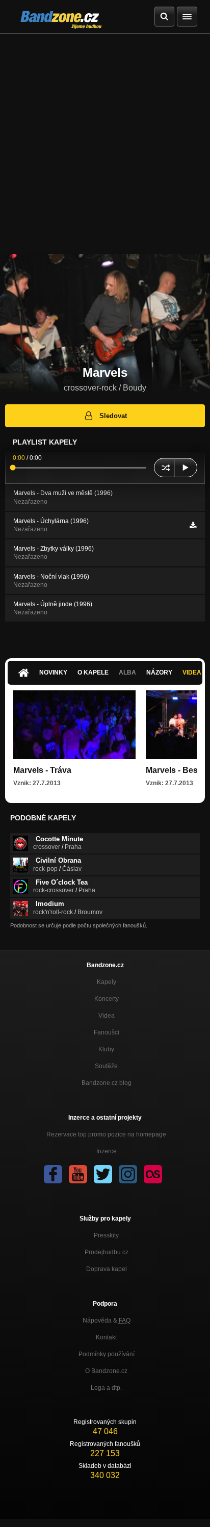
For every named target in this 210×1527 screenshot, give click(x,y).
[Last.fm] (153, 1174)
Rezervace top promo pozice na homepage (106, 1134)
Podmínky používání (106, 1354)
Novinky (53, 672)
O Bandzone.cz (106, 1371)
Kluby (106, 1049)
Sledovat (113, 416)
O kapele (93, 672)
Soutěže (106, 1066)
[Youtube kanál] (78, 1174)
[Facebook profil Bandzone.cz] (53, 1174)
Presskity (106, 1235)
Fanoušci (106, 1032)
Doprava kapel (106, 1269)
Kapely (106, 982)
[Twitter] (103, 1174)
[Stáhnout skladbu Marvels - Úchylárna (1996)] (193, 525)
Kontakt (106, 1337)
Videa (106, 1015)
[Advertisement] (105, 144)
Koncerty (106, 998)
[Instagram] (128, 1174)
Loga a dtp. (106, 1387)
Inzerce (106, 1151)
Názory (159, 672)
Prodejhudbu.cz (106, 1252)
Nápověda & (106, 1320)
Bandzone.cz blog (107, 1082)
